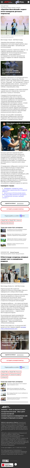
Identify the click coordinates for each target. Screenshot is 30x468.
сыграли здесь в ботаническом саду (13, 327)
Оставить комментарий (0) (15, 209)
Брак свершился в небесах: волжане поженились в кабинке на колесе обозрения (15, 340)
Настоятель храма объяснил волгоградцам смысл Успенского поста (17, 384)
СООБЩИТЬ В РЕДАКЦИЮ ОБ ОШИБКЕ (12, 418)
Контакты (4, 409)
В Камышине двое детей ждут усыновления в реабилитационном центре (17, 398)
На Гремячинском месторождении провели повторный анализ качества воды (17, 230)
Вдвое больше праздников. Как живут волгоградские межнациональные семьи (16, 389)
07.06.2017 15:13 (4, 6)
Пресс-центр (21, 411)
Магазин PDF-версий (7, 414)
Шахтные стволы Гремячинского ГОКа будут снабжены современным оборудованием (17, 235)
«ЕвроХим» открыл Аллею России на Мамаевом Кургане (15, 244)
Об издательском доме (8, 411)
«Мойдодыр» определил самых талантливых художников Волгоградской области (14, 190)
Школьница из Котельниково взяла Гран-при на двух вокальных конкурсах (14, 193)
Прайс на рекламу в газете (17, 409)
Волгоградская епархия (18, 283)
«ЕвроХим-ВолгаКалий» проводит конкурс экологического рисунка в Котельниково (17, 239)
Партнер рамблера (13, 460)
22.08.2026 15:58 (5, 252)
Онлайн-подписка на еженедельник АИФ (14, 416)
